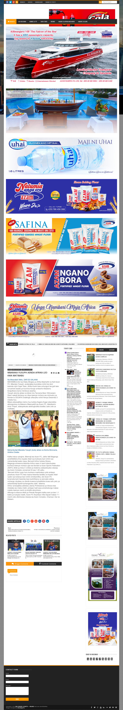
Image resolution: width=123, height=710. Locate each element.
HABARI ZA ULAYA (82, 21)
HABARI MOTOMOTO (16, 369)
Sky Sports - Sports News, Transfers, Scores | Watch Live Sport (74, 443)
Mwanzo (22, 2)
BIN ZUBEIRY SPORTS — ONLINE (24, 706)
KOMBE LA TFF (33, 21)
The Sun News (71, 408)
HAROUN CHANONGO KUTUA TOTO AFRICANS (106, 370)
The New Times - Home (73, 424)
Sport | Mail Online (72, 388)
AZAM (9, 369)
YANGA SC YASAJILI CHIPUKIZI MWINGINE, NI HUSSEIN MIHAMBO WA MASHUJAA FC (106, 421)
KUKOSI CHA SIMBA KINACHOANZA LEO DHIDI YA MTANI (106, 437)
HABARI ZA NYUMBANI (21, 365)
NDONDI (53, 21)
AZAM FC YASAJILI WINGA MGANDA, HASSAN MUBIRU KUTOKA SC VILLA (105, 404)
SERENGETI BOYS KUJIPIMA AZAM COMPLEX (105, 356)
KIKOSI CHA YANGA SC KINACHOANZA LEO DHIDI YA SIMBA (106, 388)
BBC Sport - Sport (72, 369)
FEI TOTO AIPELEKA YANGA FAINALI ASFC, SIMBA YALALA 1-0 (105, 454)
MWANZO (12, 21)
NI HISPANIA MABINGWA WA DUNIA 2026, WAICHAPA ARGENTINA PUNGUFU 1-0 (63, 344)
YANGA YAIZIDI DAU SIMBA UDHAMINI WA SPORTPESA (73, 437)
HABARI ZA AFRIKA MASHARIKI (66, 21)
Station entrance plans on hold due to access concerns (74, 360)
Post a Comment (14, 575)
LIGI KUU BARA (22, 21)
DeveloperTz (21, 708)
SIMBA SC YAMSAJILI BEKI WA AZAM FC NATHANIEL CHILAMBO (20, 344)
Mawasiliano (39, 2)
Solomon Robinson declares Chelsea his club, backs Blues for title (74, 411)
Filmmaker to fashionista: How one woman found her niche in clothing (74, 427)
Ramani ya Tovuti (51, 2)
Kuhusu (30, 2)
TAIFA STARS (43, 21)
